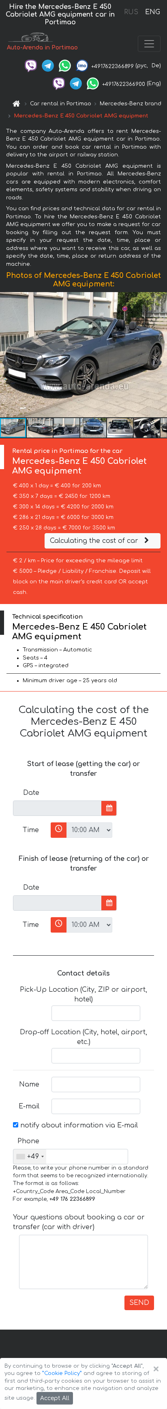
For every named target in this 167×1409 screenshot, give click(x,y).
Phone (28, 1141)
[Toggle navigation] (149, 44)
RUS (131, 12)
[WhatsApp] (65, 65)
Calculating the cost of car (95, 540)
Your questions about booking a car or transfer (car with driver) (79, 1222)
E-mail (29, 1106)
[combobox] (29, 1156)
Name (29, 1084)
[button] (40, 427)
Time (31, 830)
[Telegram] (48, 65)
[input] (57, 808)
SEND (139, 1303)
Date (31, 792)
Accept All (54, 1398)
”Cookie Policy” (62, 1373)
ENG (152, 12)
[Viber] (31, 65)
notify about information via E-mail (78, 1125)
